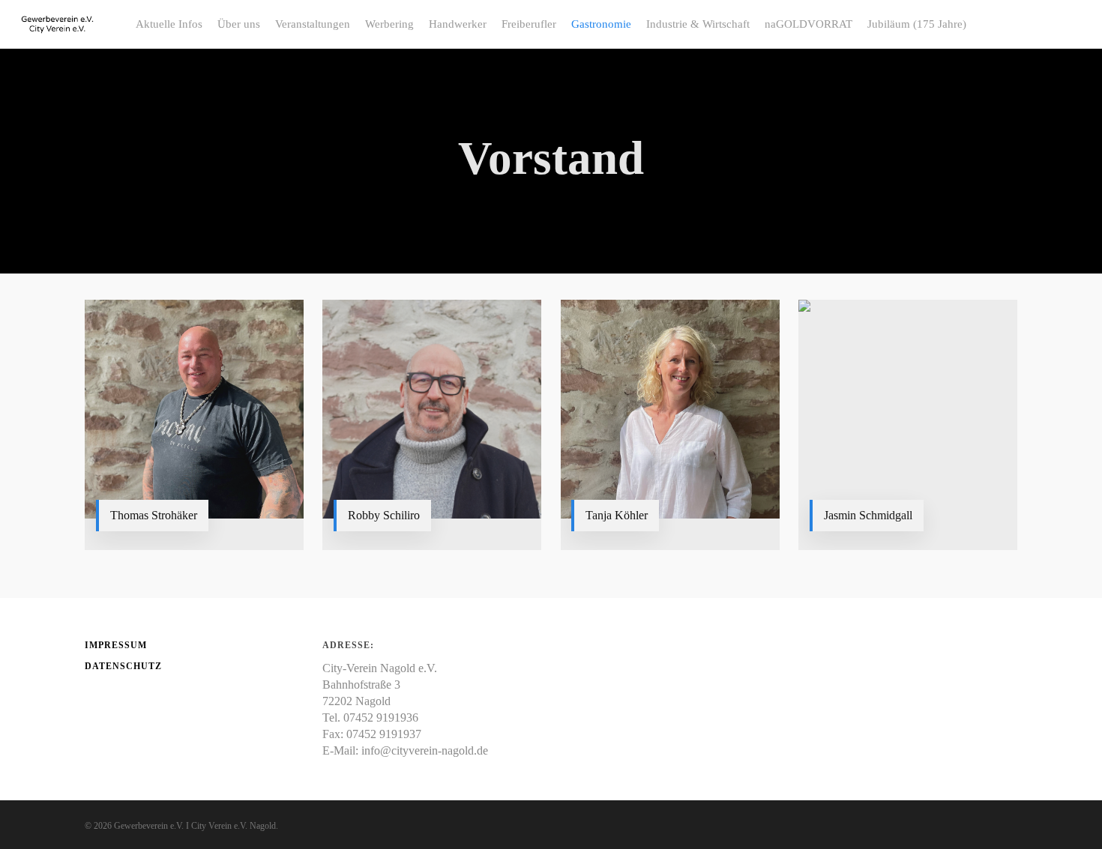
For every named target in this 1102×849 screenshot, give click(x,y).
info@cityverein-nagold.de (424, 750)
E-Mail (134, 522)
